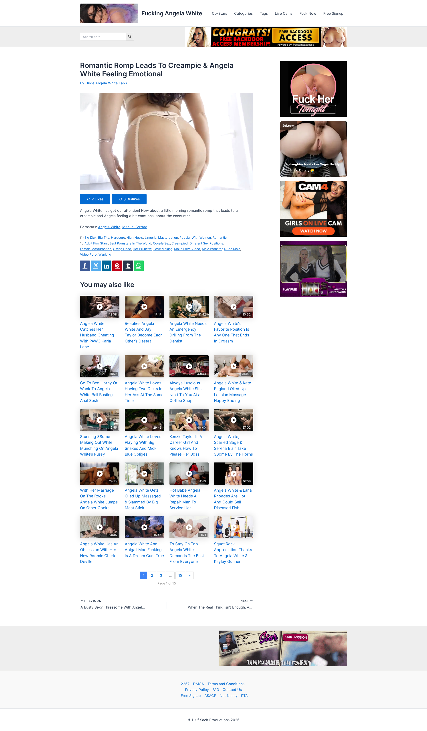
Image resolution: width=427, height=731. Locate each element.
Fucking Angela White (171, 13)
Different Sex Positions (206, 243)
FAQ (215, 689)
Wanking (105, 254)
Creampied (179, 243)
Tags (264, 13)
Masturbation (168, 237)
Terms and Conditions (225, 684)
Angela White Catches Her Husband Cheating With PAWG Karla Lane (97, 335)
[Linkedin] (106, 266)
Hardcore (118, 237)
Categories (243, 13)
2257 (185, 684)
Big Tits (103, 237)
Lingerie (150, 237)
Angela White (109, 227)
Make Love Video (187, 249)
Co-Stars (219, 13)
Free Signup (333, 13)
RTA (244, 695)
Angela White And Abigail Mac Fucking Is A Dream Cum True (144, 550)
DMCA (198, 684)
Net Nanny (229, 695)
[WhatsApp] (139, 266)
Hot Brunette (142, 249)
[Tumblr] (128, 266)
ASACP (210, 695)
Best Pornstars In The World (130, 243)
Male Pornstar (212, 249)
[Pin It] (117, 266)
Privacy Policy (197, 689)
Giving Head (122, 249)
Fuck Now (308, 13)
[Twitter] (96, 266)
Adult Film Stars (96, 243)
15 (180, 575)
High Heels (135, 237)
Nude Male (232, 249)
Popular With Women (195, 237)
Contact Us (232, 689)
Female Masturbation (95, 249)
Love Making (163, 249)
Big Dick (91, 237)
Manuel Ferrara (134, 227)
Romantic (220, 237)
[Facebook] (85, 266)
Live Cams (283, 13)
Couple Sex (161, 243)
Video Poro (88, 254)
